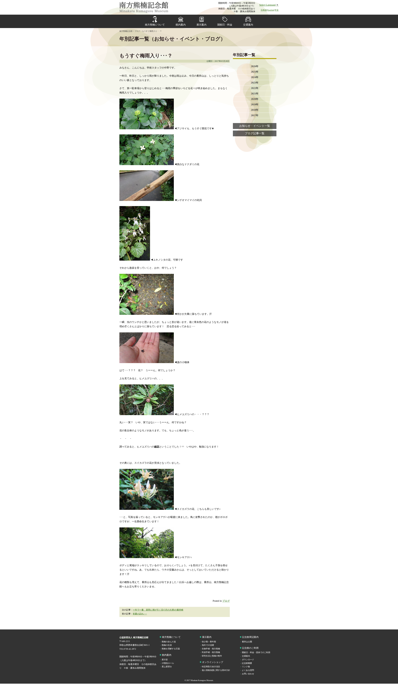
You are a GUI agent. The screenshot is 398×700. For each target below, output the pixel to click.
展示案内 (201, 24)
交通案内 (248, 24)
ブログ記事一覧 (254, 133)
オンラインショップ (212, 662)
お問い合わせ (248, 674)
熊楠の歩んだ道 (169, 641)
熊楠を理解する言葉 (171, 649)
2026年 (254, 66)
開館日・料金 (224, 24)
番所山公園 (247, 641)
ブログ (226, 601)
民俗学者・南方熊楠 (211, 652)
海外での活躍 (208, 645)
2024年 (254, 77)
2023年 (254, 82)
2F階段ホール (168, 663)
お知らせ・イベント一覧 (254, 125)
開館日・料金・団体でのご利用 (256, 652)
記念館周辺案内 (250, 637)
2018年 (254, 110)
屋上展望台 (167, 666)
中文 (277, 10)
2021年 (254, 93)
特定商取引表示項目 (211, 666)
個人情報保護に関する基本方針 (216, 670)
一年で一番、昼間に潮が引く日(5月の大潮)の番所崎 (158, 610)
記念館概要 (247, 663)
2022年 (254, 88)
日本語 (264, 10)
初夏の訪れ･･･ (140, 614)
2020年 (254, 99)
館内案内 (181, 24)
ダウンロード (248, 659)
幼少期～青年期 (209, 641)
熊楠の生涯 (167, 645)
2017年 (254, 115)
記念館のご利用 (250, 648)
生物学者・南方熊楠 (211, 649)
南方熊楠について (155, 24)
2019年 (254, 104)
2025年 (254, 71)
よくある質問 (248, 670)
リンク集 (246, 666)
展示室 (165, 659)
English (270, 10)
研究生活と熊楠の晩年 (212, 656)
